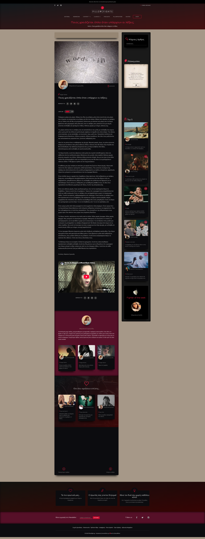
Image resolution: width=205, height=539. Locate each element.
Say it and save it (64, 411)
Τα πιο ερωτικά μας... (70, 495)
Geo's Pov (101, 412)
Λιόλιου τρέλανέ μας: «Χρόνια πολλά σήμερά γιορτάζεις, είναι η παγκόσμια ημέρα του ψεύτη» (135, 212)
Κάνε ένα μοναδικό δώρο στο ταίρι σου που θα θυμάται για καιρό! (102, 499)
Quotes (128, 16)
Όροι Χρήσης (117, 527)
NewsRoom (76, 16)
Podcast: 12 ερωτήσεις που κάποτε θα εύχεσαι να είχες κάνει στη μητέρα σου (135, 277)
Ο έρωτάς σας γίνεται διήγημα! (102, 495)
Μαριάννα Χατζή (134, 139)
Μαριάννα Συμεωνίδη (76, 86)
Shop (137, 16)
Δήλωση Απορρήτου (127, 527)
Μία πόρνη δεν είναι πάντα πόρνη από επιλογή (86, 366)
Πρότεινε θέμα (94, 527)
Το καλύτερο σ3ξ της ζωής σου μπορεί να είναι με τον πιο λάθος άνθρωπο (136, 179)
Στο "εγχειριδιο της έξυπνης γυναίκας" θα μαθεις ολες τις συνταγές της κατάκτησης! (134, 501)
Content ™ (86, 16)
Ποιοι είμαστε (109, 527)
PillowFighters (117, 16)
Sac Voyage (128, 144)
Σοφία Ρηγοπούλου (69, 406)
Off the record (129, 274)
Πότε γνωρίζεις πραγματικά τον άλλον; (105, 415)
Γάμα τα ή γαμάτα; (103, 365)
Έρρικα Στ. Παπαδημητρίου (136, 269)
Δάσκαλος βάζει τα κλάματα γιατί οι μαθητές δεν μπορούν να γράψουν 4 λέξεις (66, 416)
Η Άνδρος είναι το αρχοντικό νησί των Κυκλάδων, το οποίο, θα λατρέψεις (135, 147)
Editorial (67, 16)
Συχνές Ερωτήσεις (77, 527)
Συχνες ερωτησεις (146, 5)
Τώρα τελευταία (83, 412)
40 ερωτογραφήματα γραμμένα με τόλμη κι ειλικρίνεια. (70, 499)
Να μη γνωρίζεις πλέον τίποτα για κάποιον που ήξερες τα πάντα (65, 366)
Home (89, 26)
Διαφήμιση (102, 527)
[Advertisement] (86, 448)
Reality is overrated (130, 242)
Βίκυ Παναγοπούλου (89, 407)
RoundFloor (117, 533)
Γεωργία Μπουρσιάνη (109, 407)
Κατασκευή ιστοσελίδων (102, 533)
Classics (97, 16)
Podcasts (107, 16)
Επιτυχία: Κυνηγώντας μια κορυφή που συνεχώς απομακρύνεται (85, 416)
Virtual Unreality (133, 171)
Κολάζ (127, 208)
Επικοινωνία (86, 527)
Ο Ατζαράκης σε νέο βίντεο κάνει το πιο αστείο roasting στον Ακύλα (135, 245)
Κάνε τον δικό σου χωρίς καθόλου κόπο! (134, 496)
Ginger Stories (63, 94)
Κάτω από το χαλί (130, 176)
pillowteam (132, 203)
